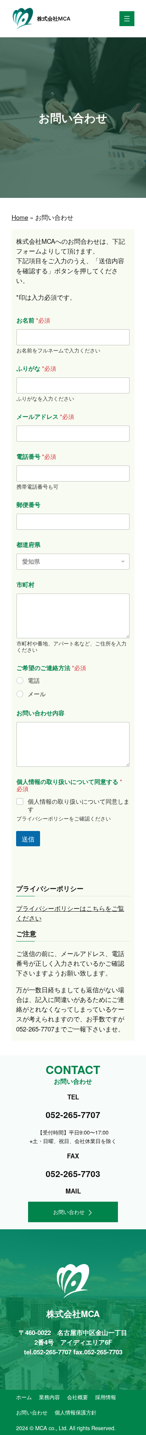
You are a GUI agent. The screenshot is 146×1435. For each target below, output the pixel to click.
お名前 (27, 320)
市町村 (25, 584)
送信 (28, 838)
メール (37, 694)
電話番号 (30, 456)
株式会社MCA (53, 18)
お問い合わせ (69, 1211)
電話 (34, 681)
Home (20, 217)
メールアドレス (39, 416)
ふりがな (30, 368)
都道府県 (28, 544)
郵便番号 (28, 504)
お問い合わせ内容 (40, 712)
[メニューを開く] (126, 18)
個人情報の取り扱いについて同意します (79, 805)
